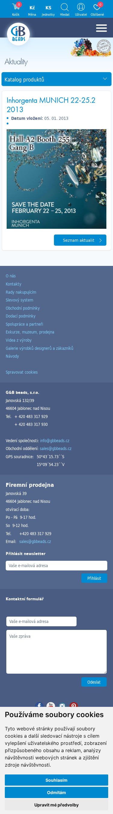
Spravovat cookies (22, 372)
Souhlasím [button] (56, 780)
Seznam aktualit (78, 240)
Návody (12, 356)
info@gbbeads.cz (54, 440)
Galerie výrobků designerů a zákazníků (39, 348)
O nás (11, 276)
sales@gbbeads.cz (55, 448)
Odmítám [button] (56, 792)
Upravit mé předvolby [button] (56, 804)
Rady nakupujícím (21, 292)
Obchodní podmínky (23, 308)
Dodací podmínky (21, 316)
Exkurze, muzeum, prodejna (30, 332)
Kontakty (13, 284)
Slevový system (19, 300)
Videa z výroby (19, 340)
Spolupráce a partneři (24, 324)
